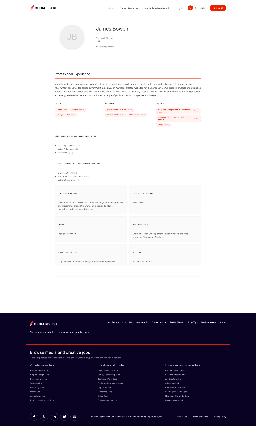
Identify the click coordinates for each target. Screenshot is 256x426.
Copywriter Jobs (105, 387)
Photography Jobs (38, 379)
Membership (141, 322)
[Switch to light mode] (190, 7)
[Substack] (74, 417)
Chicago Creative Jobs (175, 387)
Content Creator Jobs (175, 370)
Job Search (113, 322)
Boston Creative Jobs (174, 400)
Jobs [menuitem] (110, 8)
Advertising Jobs (172, 383)
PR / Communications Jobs (42, 400)
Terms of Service (200, 416)
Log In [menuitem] (180, 8)
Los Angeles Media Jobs (176, 392)
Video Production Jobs (108, 370)
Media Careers (208, 322)
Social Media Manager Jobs (110, 383)
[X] (44, 417)
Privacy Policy (220, 416)
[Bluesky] (64, 417)
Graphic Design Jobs (39, 374)
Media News (176, 322)
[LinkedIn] (54, 417)
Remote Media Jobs (39, 370)
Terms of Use (181, 416)
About (223, 322)
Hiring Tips (192, 322)
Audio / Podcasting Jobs (109, 374)
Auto (203, 8)
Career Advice (159, 322)
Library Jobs (35, 392)
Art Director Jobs (173, 379)
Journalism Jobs (37, 396)
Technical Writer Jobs (107, 379)
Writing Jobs (36, 383)
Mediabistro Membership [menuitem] (157, 8)
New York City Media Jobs (177, 396)
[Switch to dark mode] (196, 7)
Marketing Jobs (37, 387)
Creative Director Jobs (175, 374)
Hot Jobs (127, 322)
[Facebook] (34, 417)
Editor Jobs (103, 396)
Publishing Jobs (105, 392)
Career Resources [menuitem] (129, 8)
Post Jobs (218, 8)
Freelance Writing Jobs (108, 400)
